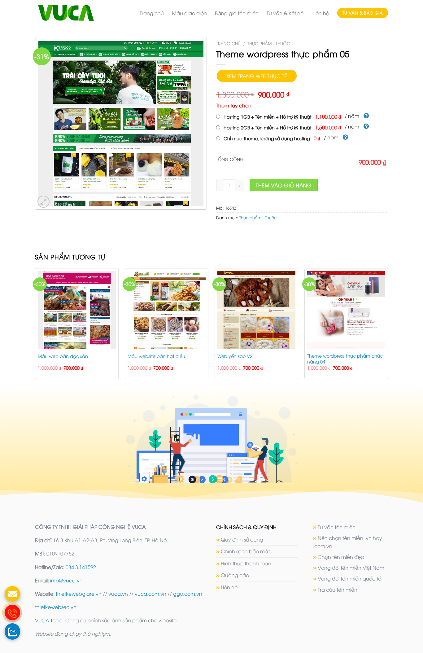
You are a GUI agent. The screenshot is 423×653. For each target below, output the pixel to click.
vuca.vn (118, 593)
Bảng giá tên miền (237, 13)
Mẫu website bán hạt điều (156, 356)
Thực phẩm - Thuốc (268, 43)
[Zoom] (43, 202)
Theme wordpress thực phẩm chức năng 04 (345, 358)
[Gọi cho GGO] (12, 612)
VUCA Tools (48, 620)
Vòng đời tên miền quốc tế (349, 578)
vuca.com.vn (150, 593)
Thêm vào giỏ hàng (284, 185)
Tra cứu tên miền (337, 589)
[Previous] (35, 326)
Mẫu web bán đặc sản (63, 356)
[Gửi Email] (12, 594)
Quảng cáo (235, 575)
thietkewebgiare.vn (79, 593)
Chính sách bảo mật (245, 551)
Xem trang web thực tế (256, 75)
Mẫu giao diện (189, 13)
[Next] (387, 326)
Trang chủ (152, 13)
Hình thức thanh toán (246, 563)
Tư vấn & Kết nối (285, 13)
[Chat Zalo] (12, 631)
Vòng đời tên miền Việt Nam (351, 567)
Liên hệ (320, 13)
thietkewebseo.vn (55, 606)
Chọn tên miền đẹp (341, 556)
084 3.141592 (81, 567)
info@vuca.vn (66, 580)
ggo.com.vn (187, 593)
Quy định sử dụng (242, 539)
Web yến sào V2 (234, 356)
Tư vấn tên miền (336, 527)
